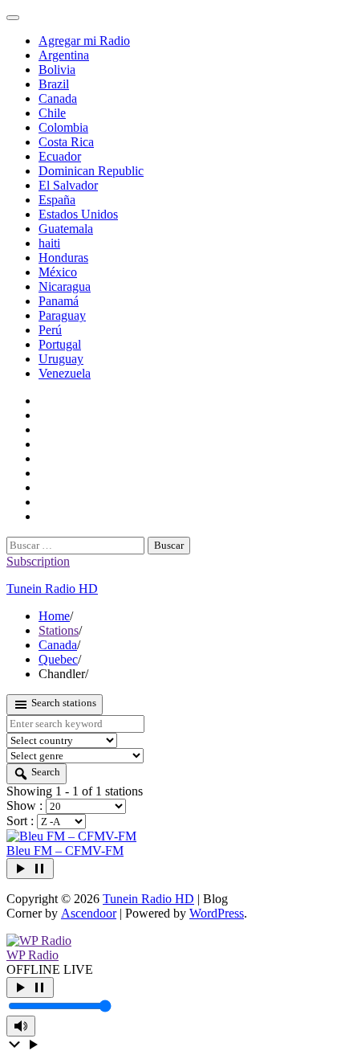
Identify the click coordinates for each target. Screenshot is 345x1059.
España (57, 199)
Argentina (64, 55)
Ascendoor (88, 913)
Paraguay (62, 315)
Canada (58, 98)
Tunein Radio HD (52, 588)
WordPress (216, 913)
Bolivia (57, 69)
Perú (50, 330)
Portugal (60, 344)
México (58, 272)
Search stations (62, 703)
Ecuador (60, 156)
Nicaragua (65, 286)
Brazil (54, 84)
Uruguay (61, 359)
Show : (26, 805)
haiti (49, 243)
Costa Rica (66, 142)
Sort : (21, 821)
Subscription (38, 561)
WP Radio (32, 955)
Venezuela (65, 373)
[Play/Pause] (30, 987)
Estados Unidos (78, 214)
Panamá (59, 301)
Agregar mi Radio (84, 40)
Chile (52, 113)
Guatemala (66, 228)
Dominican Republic (91, 171)
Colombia (63, 127)
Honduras (63, 257)
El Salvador (68, 185)
